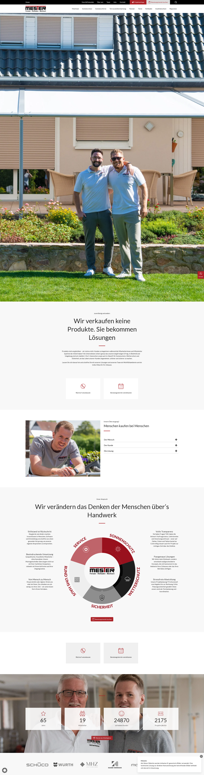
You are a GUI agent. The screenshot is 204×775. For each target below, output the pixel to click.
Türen (140, 9)
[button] (4, 770)
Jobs (115, 2)
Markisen (75, 9)
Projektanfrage (139, 2)
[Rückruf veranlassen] (83, 653)
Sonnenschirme (100, 9)
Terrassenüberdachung (117, 9)
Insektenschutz (160, 9)
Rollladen (148, 9)
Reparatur (173, 9)
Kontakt (122, 2)
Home (28, 2)
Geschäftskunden (88, 2)
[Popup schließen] (201, 756)
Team (108, 2)
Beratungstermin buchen (159, 2)
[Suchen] (176, 2)
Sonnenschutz (87, 9)
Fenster (132, 9)
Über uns (100, 2)
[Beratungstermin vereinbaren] (121, 653)
